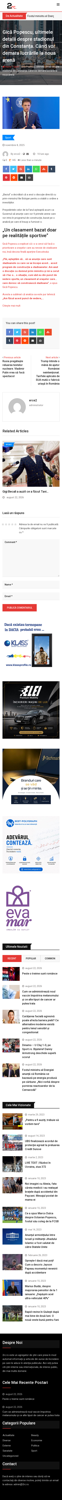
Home (8, 66)
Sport (16, 66)
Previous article (12, 357)
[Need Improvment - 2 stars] (6, 524)
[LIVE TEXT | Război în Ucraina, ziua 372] (12, 1164)
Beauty (35, 1435)
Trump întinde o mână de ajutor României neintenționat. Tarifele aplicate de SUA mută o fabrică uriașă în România (48, 372)
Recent (12, 958)
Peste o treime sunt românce (39, 973)
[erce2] (27, 153)
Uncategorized (10, 1455)
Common (50, 958)
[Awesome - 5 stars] (15, 524)
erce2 (33, 400)
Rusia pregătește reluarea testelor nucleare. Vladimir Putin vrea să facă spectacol (13, 369)
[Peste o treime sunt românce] (11, 974)
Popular (31, 958)
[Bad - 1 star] (2, 524)
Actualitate (8, 1435)
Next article (52, 357)
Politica (35, 1445)
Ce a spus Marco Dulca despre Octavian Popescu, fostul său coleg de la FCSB (42, 1217)
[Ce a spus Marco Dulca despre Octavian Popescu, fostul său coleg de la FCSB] (12, 1215)
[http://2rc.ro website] (23, 153)
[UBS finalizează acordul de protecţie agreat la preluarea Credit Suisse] (12, 1143)
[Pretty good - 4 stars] (12, 524)
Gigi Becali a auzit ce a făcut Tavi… (25, 491)
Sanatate (7, 1450)
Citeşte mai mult (11, 305)
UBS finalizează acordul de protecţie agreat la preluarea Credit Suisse (42, 1145)
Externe (7, 1445)
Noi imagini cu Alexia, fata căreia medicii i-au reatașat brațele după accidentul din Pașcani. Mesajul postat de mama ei (41, 1191)
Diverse (7, 1440)
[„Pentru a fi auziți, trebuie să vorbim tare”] (12, 1121)
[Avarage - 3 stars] (9, 524)
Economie (36, 1440)
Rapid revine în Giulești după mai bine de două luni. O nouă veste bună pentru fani (42, 1315)
